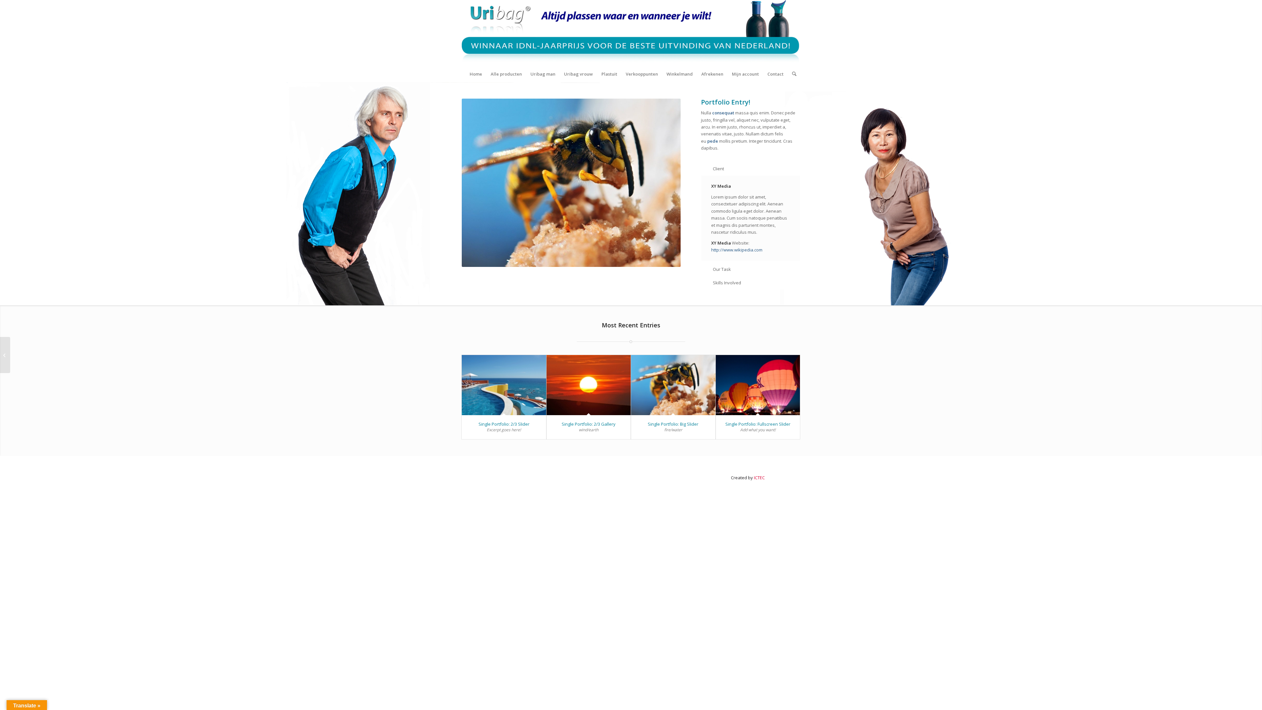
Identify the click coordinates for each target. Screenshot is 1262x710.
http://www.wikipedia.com (736, 250)
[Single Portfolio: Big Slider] (673, 385)
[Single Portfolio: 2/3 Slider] (504, 385)
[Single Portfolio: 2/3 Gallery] (589, 385)
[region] (750, 218)
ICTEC (759, 478)
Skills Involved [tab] (727, 283)
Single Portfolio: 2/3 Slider (504, 424)
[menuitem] (475, 74)
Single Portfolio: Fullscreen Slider (757, 424)
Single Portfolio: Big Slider (673, 424)
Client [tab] (718, 169)
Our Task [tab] (722, 269)
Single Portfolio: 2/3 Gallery (589, 424)
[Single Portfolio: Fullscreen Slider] (758, 385)
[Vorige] (476, 183)
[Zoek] (792, 74)
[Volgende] (666, 183)
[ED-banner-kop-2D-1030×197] (631, 33)
